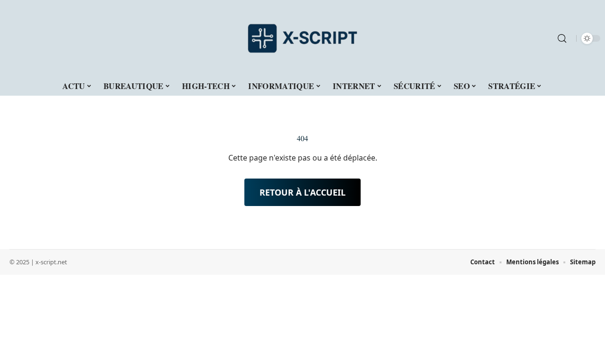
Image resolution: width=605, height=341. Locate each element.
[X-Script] (302, 38)
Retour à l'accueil (302, 192)
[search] (562, 38)
